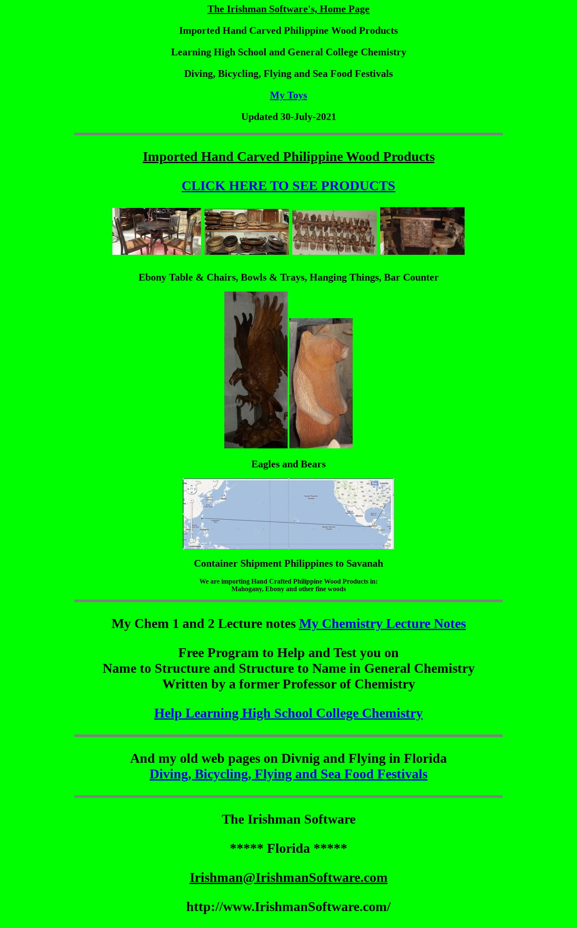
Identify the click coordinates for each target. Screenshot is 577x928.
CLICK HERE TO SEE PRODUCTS (288, 185)
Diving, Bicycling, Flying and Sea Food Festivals (288, 773)
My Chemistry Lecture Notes (382, 623)
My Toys (288, 95)
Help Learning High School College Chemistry (288, 713)
